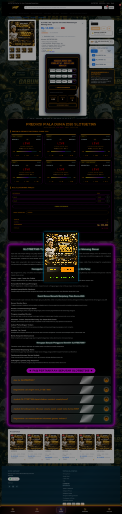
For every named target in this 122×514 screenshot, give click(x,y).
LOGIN (53, 269)
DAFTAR (67, 269)
